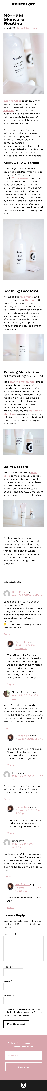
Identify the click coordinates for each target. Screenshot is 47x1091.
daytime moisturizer (22, 381)
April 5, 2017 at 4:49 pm (28, 595)
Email (7, 981)
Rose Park (18, 592)
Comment (9, 934)
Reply (7, 634)
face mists (26, 296)
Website (8, 995)
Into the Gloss (12, 100)
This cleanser (20, 178)
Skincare (33, 28)
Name (8, 966)
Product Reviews (23, 28)
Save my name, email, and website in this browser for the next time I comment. (23, 1012)
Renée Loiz (22, 642)
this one (30, 300)
